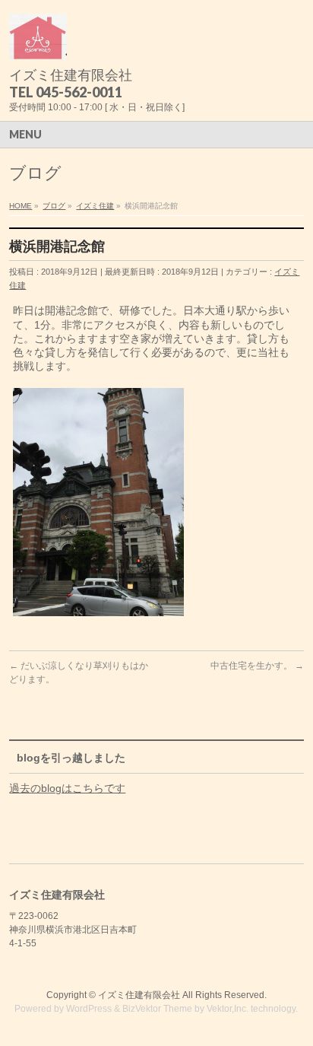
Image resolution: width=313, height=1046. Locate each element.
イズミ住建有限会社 (139, 995)
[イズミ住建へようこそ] (38, 42)
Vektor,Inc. (227, 1008)
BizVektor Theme (157, 1008)
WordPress (89, 1008)
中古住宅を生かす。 (257, 665)
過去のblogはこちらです (67, 788)
